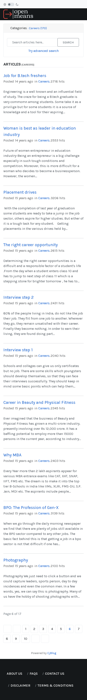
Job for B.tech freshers (24, 75)
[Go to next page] (35, 639)
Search (68, 42)
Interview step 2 (18, 297)
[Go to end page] (45, 639)
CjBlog (51, 653)
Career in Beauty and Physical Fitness (39, 402)
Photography (15, 560)
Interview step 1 (18, 349)
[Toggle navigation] (82, 14)
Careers (44, 81)
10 (25, 639)
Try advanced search (43, 51)
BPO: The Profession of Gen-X (31, 507)
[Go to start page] (7, 629)
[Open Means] (18, 14)
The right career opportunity (30, 244)
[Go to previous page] (17, 629)
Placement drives (20, 192)
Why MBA (12, 455)
